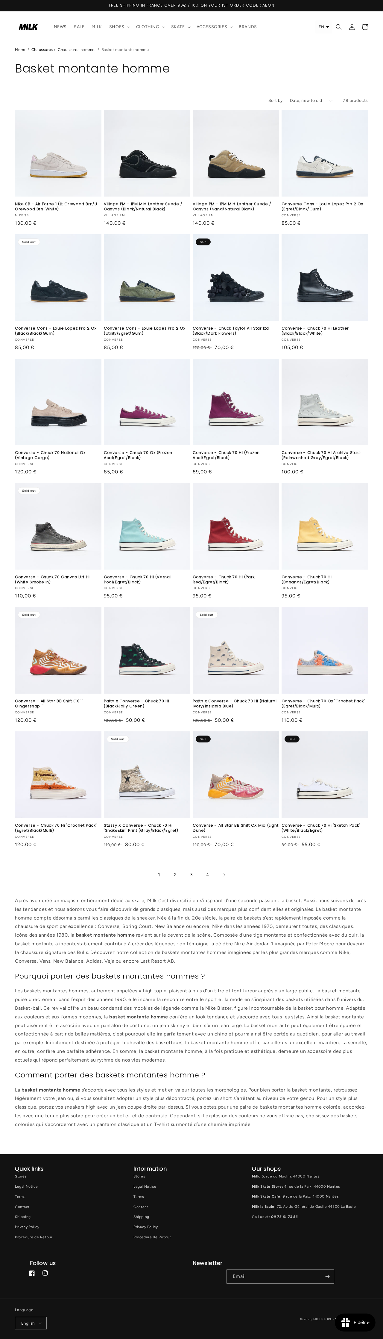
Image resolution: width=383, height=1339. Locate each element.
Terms (20, 1197)
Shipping (23, 1217)
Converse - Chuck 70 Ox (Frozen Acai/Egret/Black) (138, 455)
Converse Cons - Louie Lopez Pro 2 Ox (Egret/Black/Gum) (322, 207)
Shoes (116, 26)
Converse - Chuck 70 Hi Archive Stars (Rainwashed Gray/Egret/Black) (321, 455)
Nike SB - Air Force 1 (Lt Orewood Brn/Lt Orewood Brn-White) (56, 207)
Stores (21, 1176)
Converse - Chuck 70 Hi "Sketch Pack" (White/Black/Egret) (321, 828)
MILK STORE (323, 1319)
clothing (147, 26)
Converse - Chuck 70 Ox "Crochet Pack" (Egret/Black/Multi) (323, 704)
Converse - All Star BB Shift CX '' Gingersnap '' (49, 704)
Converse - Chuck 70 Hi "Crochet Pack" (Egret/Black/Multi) (56, 828)
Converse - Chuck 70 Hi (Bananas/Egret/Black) (307, 580)
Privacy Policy (27, 1227)
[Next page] (223, 874)
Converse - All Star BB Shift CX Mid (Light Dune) (235, 828)
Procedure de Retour (33, 1237)
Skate (178, 26)
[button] (119, 27)
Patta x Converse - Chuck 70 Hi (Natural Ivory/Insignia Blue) (234, 704)
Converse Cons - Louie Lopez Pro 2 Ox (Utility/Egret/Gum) (145, 331)
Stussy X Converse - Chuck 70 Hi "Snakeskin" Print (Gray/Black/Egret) (141, 828)
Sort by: (276, 100)
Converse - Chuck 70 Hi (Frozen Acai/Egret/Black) (226, 455)
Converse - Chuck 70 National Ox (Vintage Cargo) (50, 455)
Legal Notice (26, 1186)
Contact (22, 1207)
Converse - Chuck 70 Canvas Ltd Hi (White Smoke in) (52, 580)
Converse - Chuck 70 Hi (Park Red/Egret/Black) (224, 580)
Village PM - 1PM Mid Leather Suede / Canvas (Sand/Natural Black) (232, 207)
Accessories (212, 26)
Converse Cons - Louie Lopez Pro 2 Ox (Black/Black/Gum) (56, 331)
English (28, 1323)
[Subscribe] (327, 1276)
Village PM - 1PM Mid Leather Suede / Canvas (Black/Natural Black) (143, 207)
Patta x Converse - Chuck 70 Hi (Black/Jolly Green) (136, 704)
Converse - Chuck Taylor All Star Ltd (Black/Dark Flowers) (231, 331)
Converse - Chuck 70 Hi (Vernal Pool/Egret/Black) (137, 580)
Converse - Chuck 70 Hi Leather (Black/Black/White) (315, 331)
